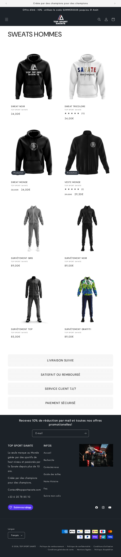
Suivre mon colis (52, 495)
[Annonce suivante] (114, 3)
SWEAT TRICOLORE (75, 106)
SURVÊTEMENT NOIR (76, 258)
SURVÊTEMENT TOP (21, 329)
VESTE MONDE (73, 182)
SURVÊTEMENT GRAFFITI (78, 329)
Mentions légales (84, 549)
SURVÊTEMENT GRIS (22, 258)
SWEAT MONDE (19, 182)
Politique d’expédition (104, 549)
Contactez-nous (51, 467)
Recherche (49, 460)
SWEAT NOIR (18, 106)
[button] (6, 19)
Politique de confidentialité (78, 546)
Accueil (47, 452)
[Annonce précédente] (6, 3)
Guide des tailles (52, 474)
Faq (45, 488)
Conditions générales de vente (61, 549)
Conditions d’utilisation (103, 546)
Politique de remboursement (52, 546)
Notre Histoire (51, 481)
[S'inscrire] (85, 433)
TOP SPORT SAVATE (28, 546)
